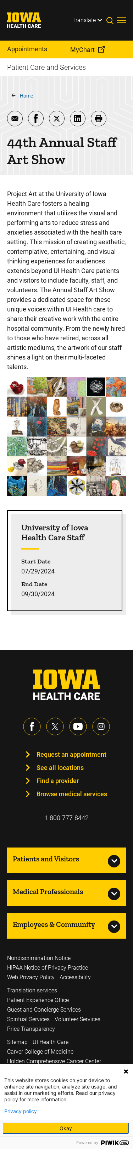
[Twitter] (55, 726)
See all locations (60, 767)
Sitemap (17, 1042)
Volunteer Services (77, 1019)
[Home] (28, 20)
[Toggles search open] (111, 20)
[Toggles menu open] (121, 20)
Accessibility (75, 977)
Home (26, 96)
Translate (84, 20)
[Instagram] (101, 726)
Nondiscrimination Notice (39, 958)
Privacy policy (20, 1111)
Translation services (32, 990)
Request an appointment (71, 754)
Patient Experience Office (38, 1000)
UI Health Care (50, 1042)
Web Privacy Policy (31, 977)
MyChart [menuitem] (82, 49)
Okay (66, 1128)
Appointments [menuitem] (27, 49)
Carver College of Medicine (40, 1051)
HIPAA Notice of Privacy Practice (47, 967)
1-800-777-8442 (66, 818)
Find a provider (58, 781)
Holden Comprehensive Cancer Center (54, 1061)
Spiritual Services (28, 1019)
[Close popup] (126, 1071)
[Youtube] (78, 726)
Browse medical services (72, 794)
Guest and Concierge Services (44, 1009)
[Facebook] (32, 726)
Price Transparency (31, 1028)
